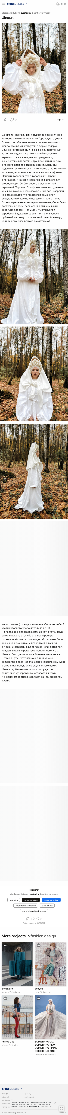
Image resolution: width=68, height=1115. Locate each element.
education (6, 1104)
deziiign (5, 1094)
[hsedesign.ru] (17, 3)
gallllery (28, 1094)
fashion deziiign (8, 1100)
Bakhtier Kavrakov (41, 13)
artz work (5, 1097)
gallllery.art (29, 1097)
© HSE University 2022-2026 (14, 1113)
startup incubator (9, 1107)
